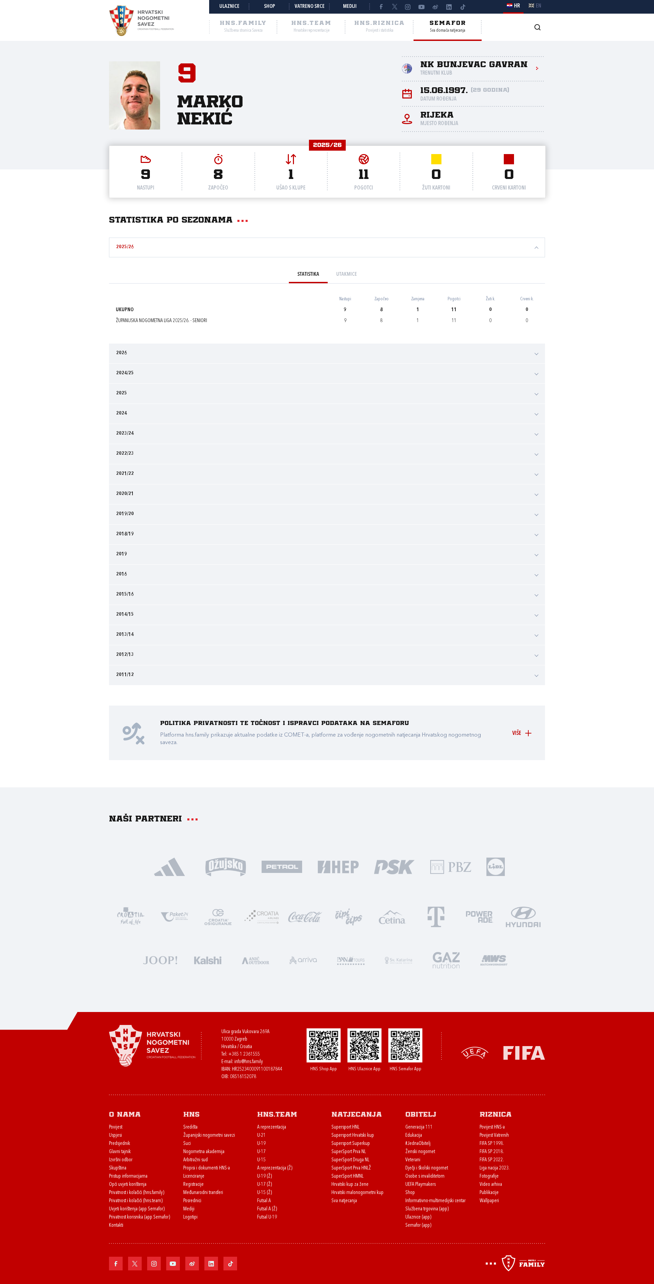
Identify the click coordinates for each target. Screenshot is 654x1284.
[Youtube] (422, 7)
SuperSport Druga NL (350, 1160)
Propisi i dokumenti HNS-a (206, 1168)
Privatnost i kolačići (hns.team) (135, 1201)
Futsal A (264, 1201)
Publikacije (489, 1192)
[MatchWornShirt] (494, 959)
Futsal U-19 (267, 1217)
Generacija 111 (419, 1127)
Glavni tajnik (120, 1151)
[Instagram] (408, 7)
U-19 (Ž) (264, 1176)
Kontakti (116, 1225)
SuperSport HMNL (347, 1176)
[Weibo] (435, 7)
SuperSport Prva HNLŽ (351, 1168)
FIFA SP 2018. (492, 1151)
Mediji (350, 6)
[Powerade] (479, 916)
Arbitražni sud (195, 1160)
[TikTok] (462, 7)
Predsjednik (119, 1143)
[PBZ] (450, 866)
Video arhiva (491, 1184)
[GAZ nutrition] (446, 959)
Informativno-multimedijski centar (435, 1201)
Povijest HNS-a (492, 1127)
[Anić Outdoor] (255, 959)
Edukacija (413, 1135)
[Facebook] (381, 7)
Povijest (115, 1127)
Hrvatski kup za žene (350, 1184)
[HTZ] (131, 916)
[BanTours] (351, 959)
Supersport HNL (345, 1127)
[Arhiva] (537, 27)
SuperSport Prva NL (348, 1151)
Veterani (412, 1160)
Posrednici (192, 1201)
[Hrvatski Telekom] (436, 916)
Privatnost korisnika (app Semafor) (139, 1217)
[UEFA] (474, 1052)
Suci (187, 1143)
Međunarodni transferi (203, 1192)
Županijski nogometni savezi (209, 1135)
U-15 (261, 1160)
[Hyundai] (523, 916)
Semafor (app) (418, 1225)
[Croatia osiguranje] (218, 916)
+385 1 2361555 (244, 1054)
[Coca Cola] (305, 916)
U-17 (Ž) (264, 1184)
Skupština (117, 1168)
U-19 (261, 1143)
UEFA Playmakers (420, 1184)
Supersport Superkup (350, 1143)
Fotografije (489, 1176)
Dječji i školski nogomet (426, 1168)
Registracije (193, 1184)
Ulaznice (229, 6)
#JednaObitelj (418, 1143)
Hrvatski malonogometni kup (357, 1192)
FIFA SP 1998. (492, 1143)
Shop (269, 6)
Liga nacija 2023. (495, 1168)
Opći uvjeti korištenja (127, 1184)
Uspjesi (115, 1135)
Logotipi (190, 1217)
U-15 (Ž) (264, 1192)
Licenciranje (193, 1176)
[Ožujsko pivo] (226, 866)
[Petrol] (282, 866)
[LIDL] (496, 866)
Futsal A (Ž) (267, 1209)
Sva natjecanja (344, 1201)
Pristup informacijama (128, 1176)
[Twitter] (394, 7)
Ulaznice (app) (418, 1217)
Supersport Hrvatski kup (352, 1135)
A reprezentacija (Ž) (274, 1168)
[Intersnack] (349, 916)
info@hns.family (248, 1061)
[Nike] (169, 866)
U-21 (261, 1135)
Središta (190, 1127)
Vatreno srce (310, 6)
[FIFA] (524, 1052)
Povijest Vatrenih (494, 1135)
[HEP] (338, 866)
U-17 (261, 1151)
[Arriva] (303, 959)
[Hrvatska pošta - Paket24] (174, 916)
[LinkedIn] (449, 7)
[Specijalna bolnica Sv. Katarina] (398, 959)
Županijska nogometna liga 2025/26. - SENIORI (161, 320)
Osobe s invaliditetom (425, 1176)
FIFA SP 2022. (492, 1160)
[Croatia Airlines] (261, 916)
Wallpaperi (489, 1201)
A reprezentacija (271, 1127)
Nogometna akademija (203, 1151)
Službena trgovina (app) (427, 1209)
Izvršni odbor (121, 1160)
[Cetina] (392, 916)
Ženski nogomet (420, 1151)
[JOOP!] (160, 959)
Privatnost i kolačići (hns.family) (136, 1192)
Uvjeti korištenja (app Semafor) (137, 1209)
